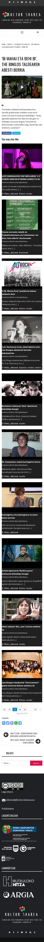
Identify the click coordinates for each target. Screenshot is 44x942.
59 (20, 709)
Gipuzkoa (23, 367)
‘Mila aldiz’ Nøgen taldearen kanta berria (22, 741)
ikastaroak (23, 252)
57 (10, 709)
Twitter (16, 133)
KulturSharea (23, 101)
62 (36, 709)
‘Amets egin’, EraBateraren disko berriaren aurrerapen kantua (23, 735)
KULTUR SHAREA (22, 914)
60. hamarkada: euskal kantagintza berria (21, 462)
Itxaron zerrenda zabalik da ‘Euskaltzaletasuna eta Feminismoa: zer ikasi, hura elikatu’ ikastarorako (20, 235)
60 (25, 709)
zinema (38, 367)
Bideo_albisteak (11, 105)
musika (22, 105)
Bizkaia (22, 193)
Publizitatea (8, 808)
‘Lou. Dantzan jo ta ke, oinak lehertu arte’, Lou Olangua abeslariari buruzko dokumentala (21, 350)
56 (4, 709)
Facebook (7, 133)
